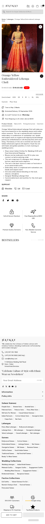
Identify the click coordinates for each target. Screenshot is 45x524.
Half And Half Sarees (24, 453)
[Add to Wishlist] (41, 76)
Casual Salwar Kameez (26, 413)
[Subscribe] (39, 380)
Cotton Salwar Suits (22, 416)
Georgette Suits (37, 416)
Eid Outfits (5, 482)
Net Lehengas (35, 433)
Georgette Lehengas (33, 430)
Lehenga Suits (6, 430)
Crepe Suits (8, 419)
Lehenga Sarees (23, 444)
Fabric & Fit (18, 124)
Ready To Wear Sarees (9, 456)
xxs (14, 97)
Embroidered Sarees (8, 444)
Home (4, 19)
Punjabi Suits (6, 407)
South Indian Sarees (21, 450)
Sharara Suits (17, 407)
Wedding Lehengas (8, 464)
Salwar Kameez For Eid (19, 482)
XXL (37, 97)
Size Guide (39, 94)
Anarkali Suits (29, 407)
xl (33, 97)
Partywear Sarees (8, 488)
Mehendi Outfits (7, 467)
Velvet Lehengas (7, 433)
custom (5, 102)
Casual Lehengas (21, 433)
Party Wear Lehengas (9, 427)
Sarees (5, 437)
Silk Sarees (20, 447)
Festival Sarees (25, 485)
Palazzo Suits (19, 410)
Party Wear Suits (32, 410)
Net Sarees (35, 444)
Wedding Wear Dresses (12, 471)
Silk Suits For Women (9, 413)
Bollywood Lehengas (26, 427)
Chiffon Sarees (7, 450)
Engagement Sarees (30, 471)
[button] (33, 514)
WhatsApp (25, 115)
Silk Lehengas (18, 430)
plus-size (13, 102)
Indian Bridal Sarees (24, 464)
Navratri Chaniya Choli (9, 485)
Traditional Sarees (8, 453)
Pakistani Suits (7, 410)
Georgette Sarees (8, 447)
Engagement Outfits (36, 467)
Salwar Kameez (9, 403)
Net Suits (18, 419)
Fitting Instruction (29, 124)
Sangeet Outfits (20, 467)
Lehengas (10, 19)
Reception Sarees (23, 474)
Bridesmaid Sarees (8, 474)
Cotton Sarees (22, 441)
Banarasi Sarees (32, 447)
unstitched (6, 97)
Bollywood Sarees (8, 441)
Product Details (7, 124)
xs (19, 97)
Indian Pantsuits (7, 416)
